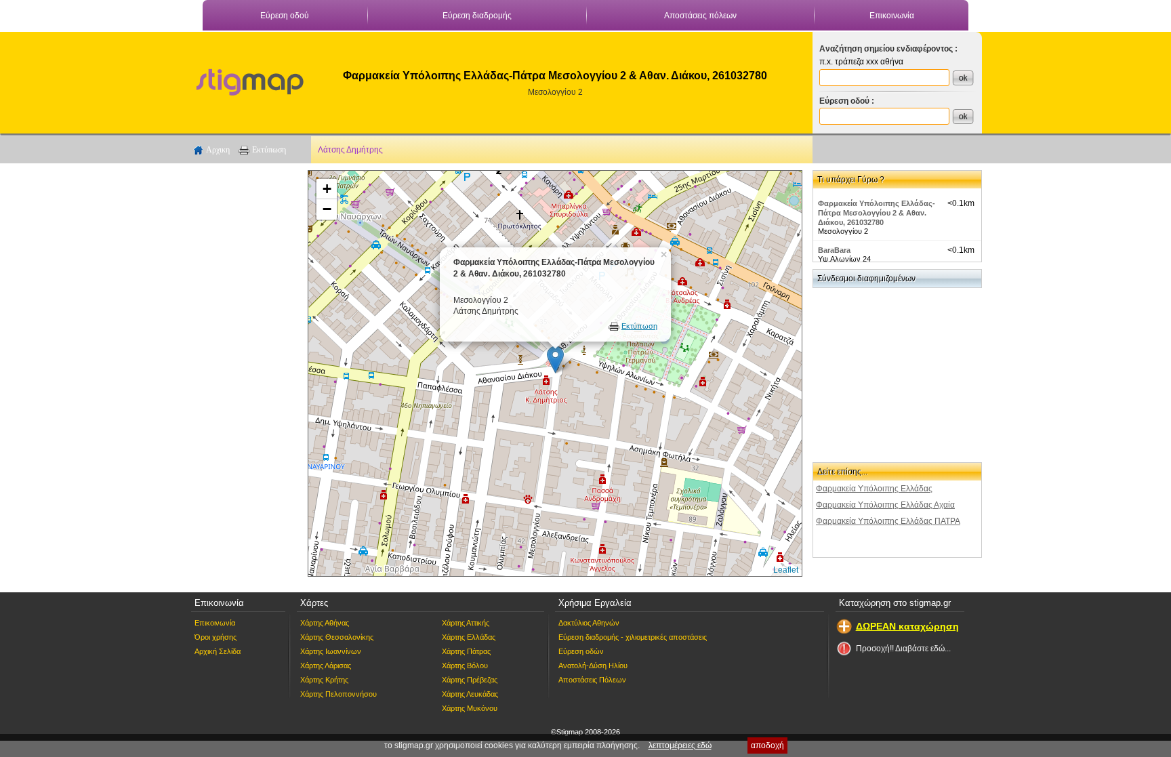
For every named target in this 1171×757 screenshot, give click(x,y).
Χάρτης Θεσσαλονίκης (336, 637)
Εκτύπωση (269, 150)
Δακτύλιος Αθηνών (588, 623)
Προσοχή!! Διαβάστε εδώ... (903, 648)
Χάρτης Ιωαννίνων (330, 651)
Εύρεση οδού (284, 15)
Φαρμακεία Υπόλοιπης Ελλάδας (874, 488)
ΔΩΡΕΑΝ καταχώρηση (907, 626)
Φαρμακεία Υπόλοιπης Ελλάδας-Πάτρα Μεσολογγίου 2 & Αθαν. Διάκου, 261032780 (876, 212)
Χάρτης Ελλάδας (468, 637)
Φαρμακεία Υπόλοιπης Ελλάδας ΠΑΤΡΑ (888, 521)
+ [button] (327, 188)
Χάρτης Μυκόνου (469, 708)
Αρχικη (218, 150)
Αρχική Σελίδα (217, 651)
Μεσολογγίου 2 (555, 92)
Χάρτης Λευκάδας (470, 694)
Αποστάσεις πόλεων (700, 15)
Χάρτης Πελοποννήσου (338, 694)
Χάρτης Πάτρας (466, 651)
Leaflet (785, 570)
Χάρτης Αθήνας (324, 623)
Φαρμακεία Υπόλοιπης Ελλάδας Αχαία (885, 505)
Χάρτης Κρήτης (324, 680)
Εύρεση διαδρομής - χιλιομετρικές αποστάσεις (632, 637)
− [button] (327, 209)
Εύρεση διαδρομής (477, 15)
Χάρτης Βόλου (465, 665)
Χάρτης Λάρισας (325, 665)
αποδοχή (767, 745)
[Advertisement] (243, 373)
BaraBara (834, 250)
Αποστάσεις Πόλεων (592, 680)
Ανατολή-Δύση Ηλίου (593, 665)
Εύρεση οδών (581, 651)
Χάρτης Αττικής (465, 623)
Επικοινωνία (891, 15)
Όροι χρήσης (215, 637)
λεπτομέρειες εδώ (680, 745)
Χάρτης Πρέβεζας (469, 680)
